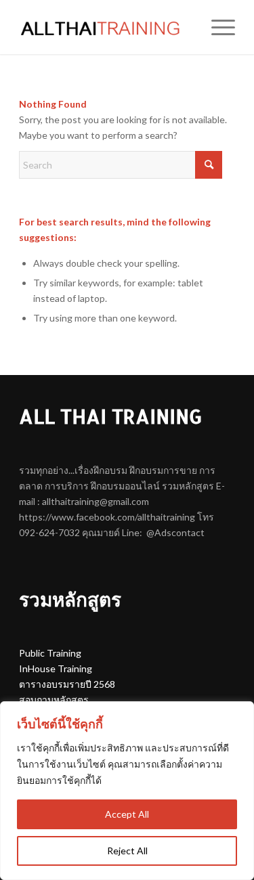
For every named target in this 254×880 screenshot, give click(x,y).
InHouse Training (55, 668)
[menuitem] (216, 27)
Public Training (50, 653)
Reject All (127, 850)
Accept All (127, 814)
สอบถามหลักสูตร (54, 699)
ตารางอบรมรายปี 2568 (67, 684)
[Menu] (216, 27)
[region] (127, 790)
